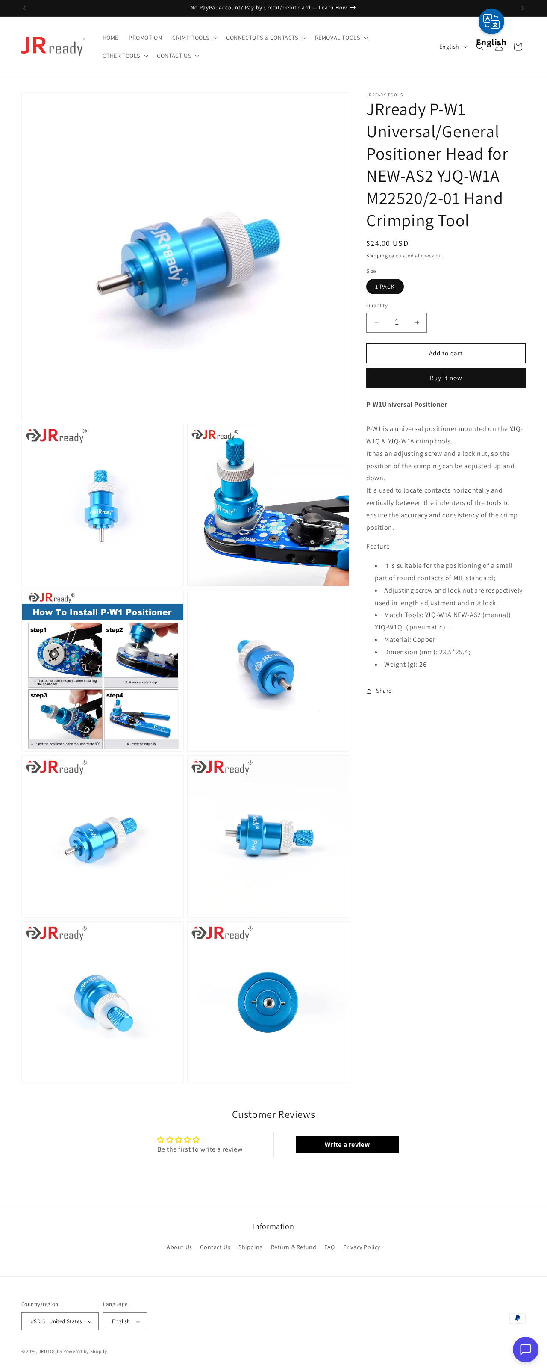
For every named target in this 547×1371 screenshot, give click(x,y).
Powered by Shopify (85, 1351)
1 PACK (385, 286)
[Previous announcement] (24, 8)
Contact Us (215, 1247)
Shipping (377, 255)
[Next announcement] (522, 8)
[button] (194, 38)
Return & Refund (294, 1247)
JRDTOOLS (50, 1351)
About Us (179, 1247)
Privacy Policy (361, 1247)
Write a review (347, 1144)
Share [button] (384, 690)
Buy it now (446, 378)
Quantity (377, 305)
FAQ (329, 1247)
